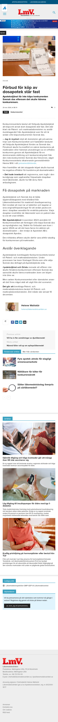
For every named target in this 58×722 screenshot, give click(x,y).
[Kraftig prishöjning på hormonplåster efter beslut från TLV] (29, 549)
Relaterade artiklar (11, 352)
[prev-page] (4, 397)
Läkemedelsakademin (38, 2)
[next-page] (8, 397)
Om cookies (7, 710)
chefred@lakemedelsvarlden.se (20, 677)
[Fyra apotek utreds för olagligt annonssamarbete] (9, 362)
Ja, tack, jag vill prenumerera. (17, 606)
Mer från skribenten (31, 352)
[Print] (24, 322)
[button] (4, 14)
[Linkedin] (16, 322)
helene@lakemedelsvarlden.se (34, 309)
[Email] (20, 322)
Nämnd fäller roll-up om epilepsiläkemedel (25, 345)
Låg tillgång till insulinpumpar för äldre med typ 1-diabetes (26, 504)
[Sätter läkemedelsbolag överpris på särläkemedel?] (9, 387)
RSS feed (6, 712)
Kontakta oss (8, 707)
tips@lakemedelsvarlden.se (43, 677)
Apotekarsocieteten (19, 2)
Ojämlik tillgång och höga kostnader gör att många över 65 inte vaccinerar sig (27, 458)
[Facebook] (12, 322)
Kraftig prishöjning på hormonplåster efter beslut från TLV (28, 554)
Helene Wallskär (30, 305)
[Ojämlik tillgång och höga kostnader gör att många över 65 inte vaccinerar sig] (29, 454)
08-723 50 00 (17, 674)
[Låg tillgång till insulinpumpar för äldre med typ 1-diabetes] (29, 500)
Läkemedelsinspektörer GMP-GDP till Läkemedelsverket (27, 586)
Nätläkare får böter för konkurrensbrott (30, 373)
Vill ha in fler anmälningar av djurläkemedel (26, 338)
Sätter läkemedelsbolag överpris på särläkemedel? (36, 386)
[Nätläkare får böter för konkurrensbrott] (9, 374)
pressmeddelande (27, 163)
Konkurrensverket (17, 112)
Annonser (6, 705)
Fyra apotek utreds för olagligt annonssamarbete (34, 360)
